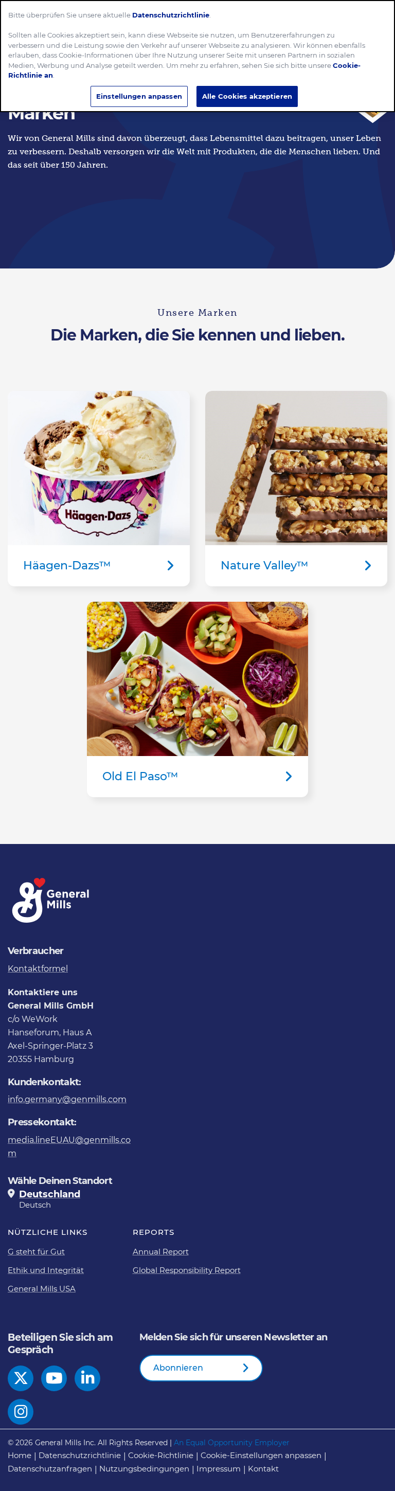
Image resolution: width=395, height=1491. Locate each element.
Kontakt (263, 1469)
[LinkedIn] (87, 1378)
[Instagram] (20, 1412)
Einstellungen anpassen (139, 96)
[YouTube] (54, 1378)
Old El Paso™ (197, 699)
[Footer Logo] (51, 900)
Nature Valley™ (296, 488)
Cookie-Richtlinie (160, 1455)
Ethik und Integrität (46, 1270)
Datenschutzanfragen (50, 1469)
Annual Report (161, 1251)
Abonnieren (178, 1368)
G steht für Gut (36, 1251)
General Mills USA (42, 1289)
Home (19, 1455)
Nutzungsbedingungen (144, 1469)
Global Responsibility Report (187, 1270)
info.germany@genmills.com (67, 1099)
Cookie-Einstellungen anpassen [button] (261, 1455)
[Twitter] (20, 1378)
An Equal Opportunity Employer (232, 1442)
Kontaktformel (38, 969)
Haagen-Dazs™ (99, 488)
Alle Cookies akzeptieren (247, 96)
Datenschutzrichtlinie (80, 1455)
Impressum (218, 1469)
